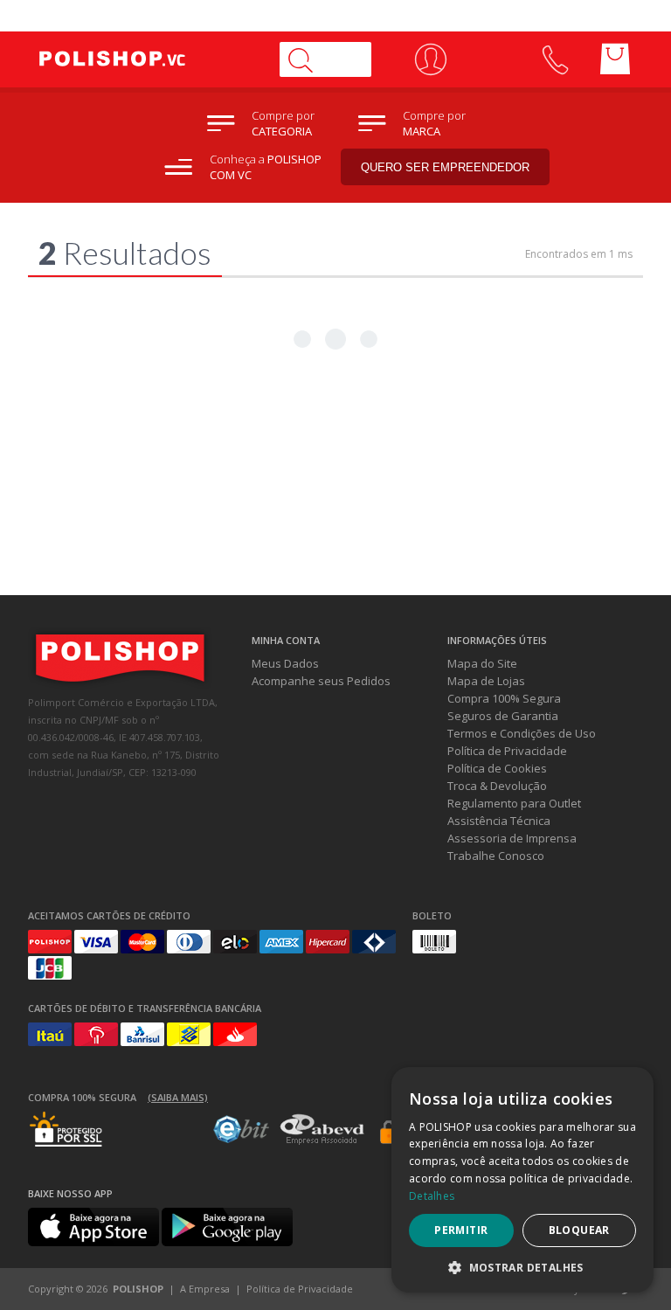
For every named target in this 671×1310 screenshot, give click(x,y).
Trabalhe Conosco (495, 855)
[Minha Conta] (430, 59)
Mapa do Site (482, 663)
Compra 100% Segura (504, 698)
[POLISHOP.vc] (146, 59)
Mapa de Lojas (486, 681)
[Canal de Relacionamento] (554, 59)
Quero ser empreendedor (445, 167)
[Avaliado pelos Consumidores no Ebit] (241, 1139)
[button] (522, 1266)
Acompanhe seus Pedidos (321, 681)
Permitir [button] (461, 1230)
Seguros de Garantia (502, 716)
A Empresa (205, 1288)
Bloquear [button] (579, 1230)
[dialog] (522, 1180)
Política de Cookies (497, 768)
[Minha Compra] (615, 59)
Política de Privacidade (507, 751)
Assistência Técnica (498, 820)
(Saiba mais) (178, 1097)
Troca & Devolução (497, 786)
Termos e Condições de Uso (521, 733)
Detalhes (431, 1196)
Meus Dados (285, 663)
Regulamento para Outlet (514, 803)
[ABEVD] (322, 1141)
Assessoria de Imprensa (512, 838)
